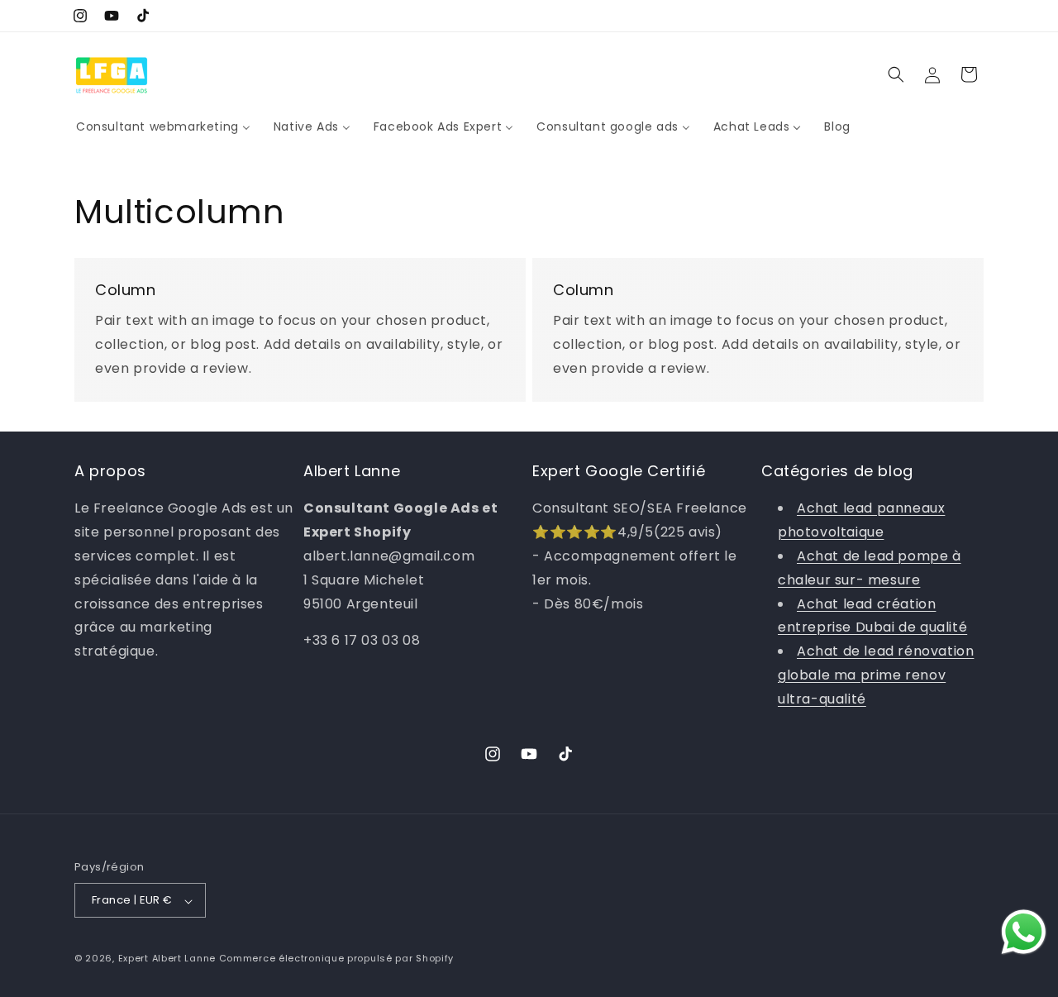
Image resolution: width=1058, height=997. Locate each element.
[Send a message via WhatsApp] (1024, 932)
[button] (896, 74)
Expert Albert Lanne (167, 959)
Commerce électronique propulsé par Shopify (336, 959)
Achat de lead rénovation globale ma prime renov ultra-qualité (876, 675)
